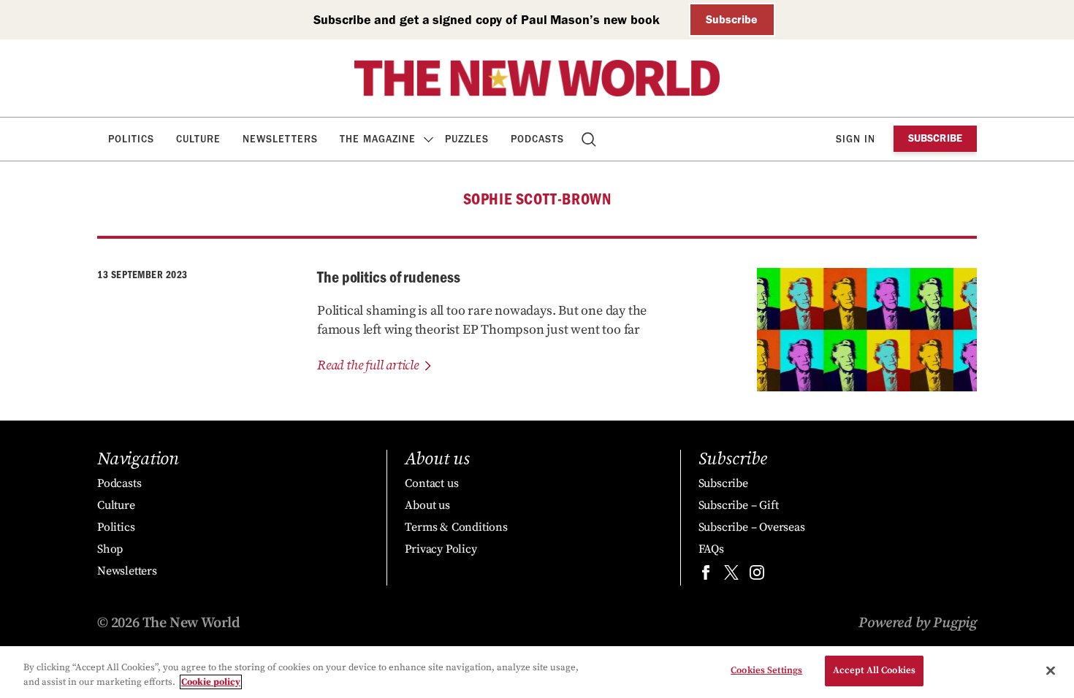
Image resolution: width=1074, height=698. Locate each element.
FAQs (711, 549)
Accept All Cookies (874, 670)
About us (427, 505)
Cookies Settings (766, 670)
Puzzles (467, 139)
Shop (110, 549)
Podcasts (537, 139)
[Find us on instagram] (757, 575)
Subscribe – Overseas (751, 527)
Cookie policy (210, 682)
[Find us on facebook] (705, 575)
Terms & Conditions (456, 527)
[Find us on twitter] (731, 575)
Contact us (431, 483)
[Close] (1051, 670)
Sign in (855, 139)
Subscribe (732, 19)
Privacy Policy (440, 549)
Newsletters (280, 139)
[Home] (537, 78)
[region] (537, 672)
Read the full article (368, 365)
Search (590, 139)
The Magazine (378, 139)
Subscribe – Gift (738, 505)
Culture (198, 139)
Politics (131, 139)
